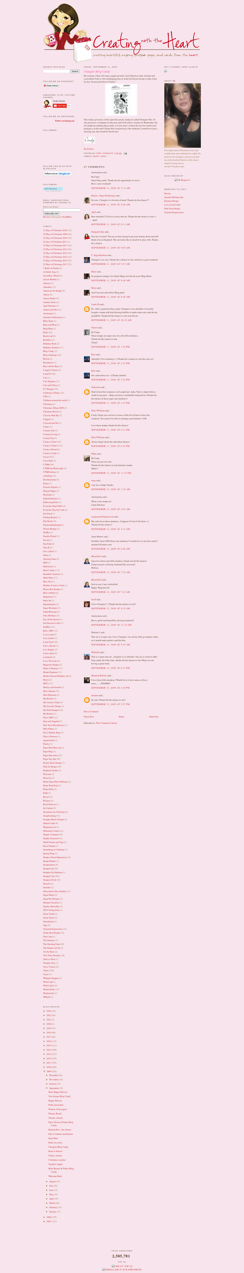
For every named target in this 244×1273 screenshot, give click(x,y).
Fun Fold (47, 543)
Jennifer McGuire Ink (173, 197)
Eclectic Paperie (50, 487)
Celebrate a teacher (57, 1159)
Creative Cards (49, 453)
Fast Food (47, 513)
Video (46, 970)
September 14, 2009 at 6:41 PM (110, 667)
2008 (49, 1217)
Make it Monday (50, 668)
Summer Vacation (51, 902)
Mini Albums (49, 691)
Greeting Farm (49, 558)
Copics (46, 426)
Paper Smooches (50, 755)
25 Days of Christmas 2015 (55, 260)
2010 (49, 1067)
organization (49, 740)
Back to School (55, 1151)
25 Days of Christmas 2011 (55, 245)
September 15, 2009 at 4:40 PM (110, 687)
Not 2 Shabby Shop (52, 732)
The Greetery (49, 940)
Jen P (93, 599)
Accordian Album (51, 275)
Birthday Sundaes (51, 347)
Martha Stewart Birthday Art (56, 675)
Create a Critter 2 (50, 445)
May (51, 1194)
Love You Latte (50, 660)
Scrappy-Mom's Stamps (53, 819)
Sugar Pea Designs (51, 898)
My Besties (48, 698)
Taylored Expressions (52, 928)
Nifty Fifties (48, 728)
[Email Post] (125, 153)
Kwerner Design (171, 200)
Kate (93, 354)
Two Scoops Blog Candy (59, 1096)
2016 (49, 1041)
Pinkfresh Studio (50, 770)
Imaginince (48, 596)
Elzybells (47, 494)
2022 (49, 1015)
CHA (45, 396)
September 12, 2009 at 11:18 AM (111, 624)
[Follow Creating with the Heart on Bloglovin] (57, 175)
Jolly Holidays (49, 615)
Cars (45, 377)
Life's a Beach (49, 645)
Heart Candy (48, 570)
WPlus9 (46, 996)
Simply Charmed (50, 834)
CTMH (46, 464)
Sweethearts (48, 921)
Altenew (47, 283)
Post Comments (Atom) (106, 722)
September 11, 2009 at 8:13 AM (110, 224)
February (53, 1207)
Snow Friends (49, 845)
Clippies (47, 419)
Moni (93, 271)
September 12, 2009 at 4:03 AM (110, 509)
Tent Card (47, 936)
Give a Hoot (48, 551)
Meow (46, 679)
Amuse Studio (49, 298)
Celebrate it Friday (51, 392)
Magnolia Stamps (51, 664)
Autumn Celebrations (52, 317)
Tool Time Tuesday (51, 955)
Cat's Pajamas (49, 381)
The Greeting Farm (51, 944)
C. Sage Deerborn (99, 255)
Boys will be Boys (51, 366)
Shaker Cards (49, 823)
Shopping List (49, 826)
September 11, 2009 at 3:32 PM (110, 402)
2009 (49, 1071)
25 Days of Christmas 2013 (55, 252)
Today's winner (55, 1155)
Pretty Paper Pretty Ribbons (55, 781)
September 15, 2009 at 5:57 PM (110, 704)
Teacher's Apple (55, 1164)
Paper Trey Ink (49, 758)
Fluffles (46, 532)
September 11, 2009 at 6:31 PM (110, 429)
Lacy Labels (48, 638)
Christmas (47, 404)
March (52, 1202)
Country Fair (49, 430)
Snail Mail (53, 1138)
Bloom (46, 358)
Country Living (50, 434)
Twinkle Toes (49, 962)
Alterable (47, 287)
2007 (49, 1221)
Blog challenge (50, 354)
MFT (45, 683)
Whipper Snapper (51, 978)
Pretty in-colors (55, 1142)
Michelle (95, 652)
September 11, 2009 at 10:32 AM (111, 320)
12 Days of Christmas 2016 (55, 230)
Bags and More (50, 324)
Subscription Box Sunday (54, 891)
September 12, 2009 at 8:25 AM (110, 608)
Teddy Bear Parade (51, 932)
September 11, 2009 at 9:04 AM (110, 247)
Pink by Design (50, 766)
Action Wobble (50, 279)
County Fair (48, 438)
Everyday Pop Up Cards (54, 509)
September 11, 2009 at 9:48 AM (110, 280)
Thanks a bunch (55, 1117)
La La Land (48, 634)
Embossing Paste (50, 502)
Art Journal (48, 313)
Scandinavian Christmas (54, 811)
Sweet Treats (48, 917)
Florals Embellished (52, 524)
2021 (49, 1019)
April (51, 1198)
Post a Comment (91, 711)
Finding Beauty (50, 517)
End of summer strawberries (60, 1133)
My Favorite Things (52, 706)
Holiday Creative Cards (53, 585)
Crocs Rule (48, 460)
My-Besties (48, 713)
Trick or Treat (49, 959)
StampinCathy (97, 231)
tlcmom (94, 695)
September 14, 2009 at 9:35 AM (110, 644)
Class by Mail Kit (51, 415)
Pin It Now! (89, 148)
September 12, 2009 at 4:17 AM (110, 529)
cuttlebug (47, 475)
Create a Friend (50, 449)
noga (93, 480)
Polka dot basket (55, 1104)
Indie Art (47, 600)
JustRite (46, 626)
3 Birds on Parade (51, 268)
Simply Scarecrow (51, 838)
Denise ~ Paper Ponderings (103, 195)
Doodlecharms (49, 479)
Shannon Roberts (99, 675)
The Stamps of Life (51, 947)
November (54, 1079)
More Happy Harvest (57, 1091)
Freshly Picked (49, 536)
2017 (49, 1036)
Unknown (95, 387)
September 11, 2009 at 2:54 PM (110, 363)
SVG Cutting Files (51, 909)
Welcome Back (55, 1176)
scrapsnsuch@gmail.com (102, 516)
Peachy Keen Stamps (52, 762)
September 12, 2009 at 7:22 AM (110, 572)
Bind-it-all (48, 335)
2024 (49, 1010)
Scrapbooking (49, 815)
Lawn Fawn (48, 641)
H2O (45, 562)
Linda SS (95, 304)
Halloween (48, 566)
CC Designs (48, 388)
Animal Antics (49, 302)
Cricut (46, 456)
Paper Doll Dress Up (52, 747)
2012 (49, 1058)
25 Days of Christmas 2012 (55, 249)
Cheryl (94, 327)
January (53, 1211)
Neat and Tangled (51, 721)
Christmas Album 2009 (53, 407)
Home (121, 716)
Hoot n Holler (49, 592)
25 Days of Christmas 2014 (55, 256)
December (54, 1075)
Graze (45, 555)
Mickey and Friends (52, 687)
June (51, 1190)
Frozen (46, 539)
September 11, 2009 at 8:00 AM (110, 204)
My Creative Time (51, 702)
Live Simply (48, 649)
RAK (45, 792)
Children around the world (55, 400)
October (53, 1083)
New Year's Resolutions (53, 725)
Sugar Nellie (48, 894)
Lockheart (47, 657)
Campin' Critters (50, 370)
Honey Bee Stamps (51, 589)
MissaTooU (96, 556)
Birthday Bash (49, 343)
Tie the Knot (48, 951)
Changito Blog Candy (58, 1146)
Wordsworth (48, 993)
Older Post (154, 716)
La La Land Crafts (172, 204)
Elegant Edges (49, 490)
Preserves (47, 777)
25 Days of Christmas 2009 (55, 234)
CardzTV (47, 373)
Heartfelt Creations (51, 574)
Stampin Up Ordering (52, 872)
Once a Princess (50, 736)
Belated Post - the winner (59, 1129)
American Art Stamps (52, 290)
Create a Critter (50, 441)
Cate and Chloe (50, 385)
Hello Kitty (48, 577)
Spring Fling (48, 853)
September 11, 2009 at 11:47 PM (111, 472)
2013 (49, 1054)
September (54, 1088)
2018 (49, 1032)
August (52, 1181)
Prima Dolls (48, 789)
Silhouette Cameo (51, 830)
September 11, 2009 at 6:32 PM (110, 446)
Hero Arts (47, 581)
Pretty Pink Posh (50, 785)
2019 (49, 1028)
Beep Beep (48, 328)
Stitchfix (47, 887)
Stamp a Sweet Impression (54, 857)
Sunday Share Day (51, 906)
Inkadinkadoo (49, 604)
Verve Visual (49, 966)
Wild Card (47, 981)
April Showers (49, 305)
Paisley (46, 743)
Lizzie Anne (48, 653)
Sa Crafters (48, 808)
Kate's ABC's (49, 630)
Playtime (47, 774)
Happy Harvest (55, 1100)
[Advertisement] (122, 1241)
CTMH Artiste (49, 471)
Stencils (46, 883)
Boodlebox (48, 362)
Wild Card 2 (48, 985)
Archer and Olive (50, 309)
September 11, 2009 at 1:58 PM (110, 346)
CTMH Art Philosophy (53, 468)
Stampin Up (48, 868)
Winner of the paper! (57, 1109)
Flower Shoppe (50, 528)
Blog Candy (48, 351)
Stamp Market (49, 861)
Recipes (46, 800)
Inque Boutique (50, 607)
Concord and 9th (50, 422)
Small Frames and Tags (53, 842)
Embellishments (50, 498)
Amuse (46, 294)
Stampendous (49, 864)
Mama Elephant (50, 672)
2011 (49, 1062)
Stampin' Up (48, 876)
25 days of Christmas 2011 (55, 241)
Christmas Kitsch (50, 411)
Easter (46, 483)
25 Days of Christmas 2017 (55, 264)
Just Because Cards (51, 622)
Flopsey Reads (55, 1113)
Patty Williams (98, 410)
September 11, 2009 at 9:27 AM (110, 263)
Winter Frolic (49, 989)
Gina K (46, 547)
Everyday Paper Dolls (53, 505)
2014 (49, 1049)
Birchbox (47, 339)
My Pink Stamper (51, 709)
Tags (45, 925)
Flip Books (48, 521)
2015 (49, 1045)
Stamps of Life (49, 879)
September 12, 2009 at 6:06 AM (110, 548)
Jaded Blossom (50, 611)
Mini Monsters (49, 694)
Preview (46, 216)
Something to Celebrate (53, 849)
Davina (167, 193)
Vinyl (45, 974)
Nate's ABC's (49, 717)
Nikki (93, 453)
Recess (46, 796)
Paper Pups (48, 751)
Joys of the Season (51, 619)
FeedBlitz (67, 216)
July (51, 1185)
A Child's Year (49, 271)
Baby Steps (48, 320)
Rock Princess (49, 804)
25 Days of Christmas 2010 (55, 237)
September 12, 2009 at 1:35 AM (110, 489)
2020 (49, 1023)
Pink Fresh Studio (172, 208)
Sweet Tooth (48, 913)
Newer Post (89, 716)
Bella (45, 332)
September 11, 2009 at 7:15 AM (110, 188)
